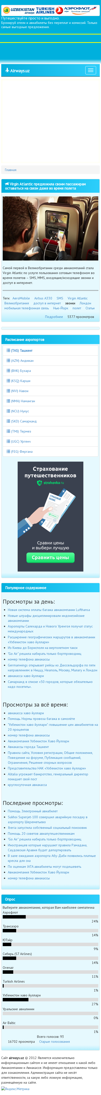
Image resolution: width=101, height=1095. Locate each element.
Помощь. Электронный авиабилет (33, 811)
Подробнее (54, 316)
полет (77, 308)
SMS (60, 298)
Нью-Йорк (60, 308)
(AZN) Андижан (22, 360)
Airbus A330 (43, 298)
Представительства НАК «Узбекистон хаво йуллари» (47, 768)
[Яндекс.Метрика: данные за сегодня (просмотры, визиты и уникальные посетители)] (15, 1088)
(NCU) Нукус (19, 411)
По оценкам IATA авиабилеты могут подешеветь (44, 866)
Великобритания (16, 303)
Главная (10, 170)
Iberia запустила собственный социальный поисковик (47, 827)
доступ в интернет (47, 303)
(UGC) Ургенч (20, 441)
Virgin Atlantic (78, 298)
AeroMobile (21, 298)
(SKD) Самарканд (23, 421)
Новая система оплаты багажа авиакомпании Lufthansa (49, 610)
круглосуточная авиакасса (27, 784)
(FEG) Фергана (21, 451)
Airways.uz (19, 70)
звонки (70, 303)
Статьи (90, 308)
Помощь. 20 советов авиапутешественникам (41, 833)
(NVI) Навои (19, 391)
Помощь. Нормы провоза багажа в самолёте (41, 718)
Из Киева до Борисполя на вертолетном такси (42, 647)
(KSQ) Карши (20, 381)
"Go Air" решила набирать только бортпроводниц (44, 653)
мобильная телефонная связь (26, 308)
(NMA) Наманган (22, 401)
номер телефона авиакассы (29, 659)
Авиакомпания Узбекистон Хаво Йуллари (38, 741)
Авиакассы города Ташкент (28, 747)
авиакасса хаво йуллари (26, 676)
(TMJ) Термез (20, 431)
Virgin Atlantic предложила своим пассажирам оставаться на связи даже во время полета (45, 186)
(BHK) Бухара (20, 370)
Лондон (85, 303)
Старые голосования (54, 1041)
